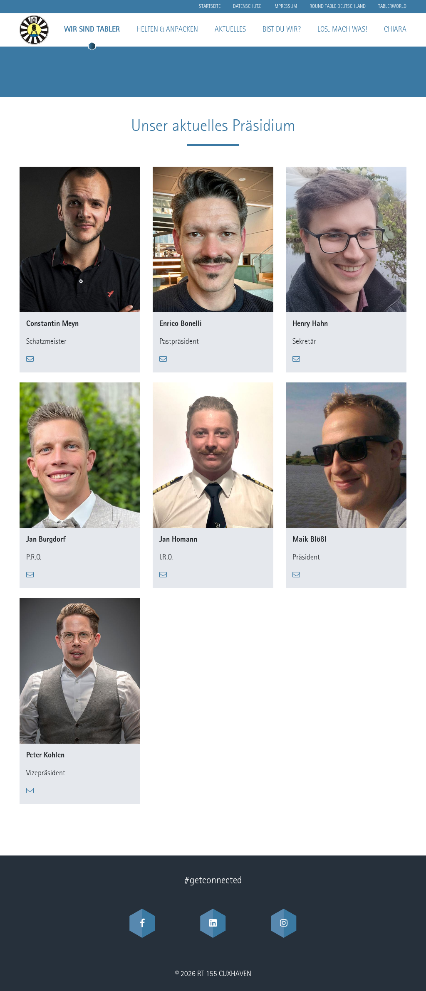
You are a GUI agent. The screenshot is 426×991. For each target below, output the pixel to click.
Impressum (285, 6)
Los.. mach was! (342, 30)
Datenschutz (247, 6)
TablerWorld (392, 6)
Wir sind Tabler (92, 30)
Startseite (209, 6)
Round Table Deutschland (338, 6)
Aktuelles (230, 30)
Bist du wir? (282, 30)
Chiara (395, 30)
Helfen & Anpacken (167, 30)
